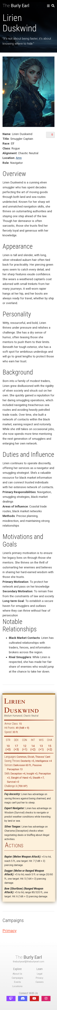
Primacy (9, 930)
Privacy (39, 978)
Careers (40, 982)
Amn (19, 158)
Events (17, 982)
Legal (39, 973)
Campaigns (17, 978)
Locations (17, 986)
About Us (17, 973)
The (16, 5)
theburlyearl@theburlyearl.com (28, 961)
